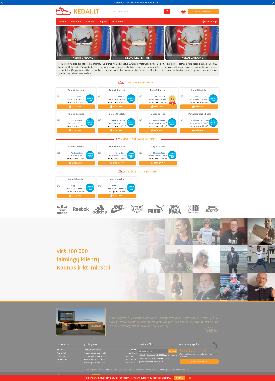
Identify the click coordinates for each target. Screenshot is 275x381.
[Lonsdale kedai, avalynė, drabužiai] (175, 216)
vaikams (90, 21)
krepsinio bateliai (159, 369)
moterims (76, 21)
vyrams (62, 21)
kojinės (103, 21)
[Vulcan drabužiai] (137, 216)
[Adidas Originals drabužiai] (62, 216)
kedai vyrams (92, 369)
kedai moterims (105, 369)
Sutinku (179, 377)
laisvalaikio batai (143, 369)
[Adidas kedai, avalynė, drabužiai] (100, 216)
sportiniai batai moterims (124, 369)
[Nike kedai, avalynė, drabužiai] (119, 216)
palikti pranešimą (198, 361)
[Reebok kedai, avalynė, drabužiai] (81, 216)
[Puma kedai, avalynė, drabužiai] (156, 216)
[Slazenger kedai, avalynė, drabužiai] (213, 216)
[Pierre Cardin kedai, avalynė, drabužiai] (194, 216)
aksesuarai (117, 21)
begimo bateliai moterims (177, 369)
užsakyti (172, 351)
